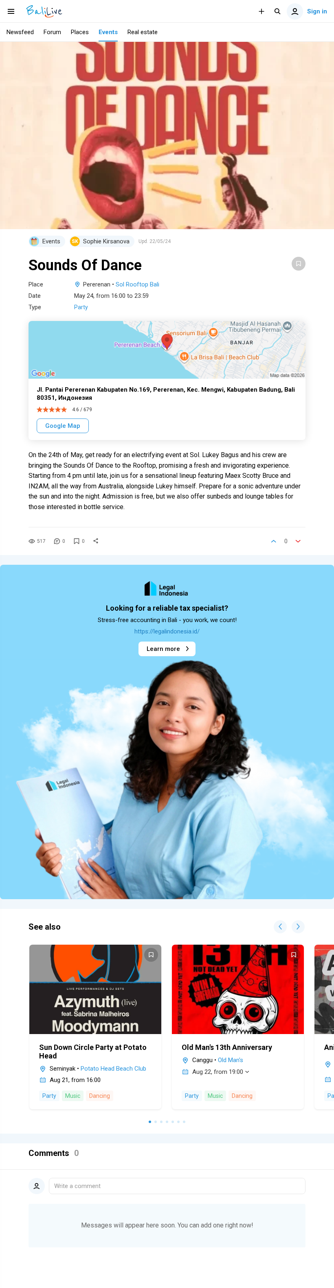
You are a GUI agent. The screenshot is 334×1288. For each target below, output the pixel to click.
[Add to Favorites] (298, 264)
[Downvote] (298, 541)
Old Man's (230, 1060)
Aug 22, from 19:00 (217, 1072)
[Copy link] (96, 541)
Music (72, 1096)
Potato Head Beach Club (113, 1068)
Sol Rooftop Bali (137, 284)
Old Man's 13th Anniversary (227, 1047)
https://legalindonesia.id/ (167, 631)
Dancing (99, 1096)
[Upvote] (273, 541)
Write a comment (77, 1186)
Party (81, 307)
